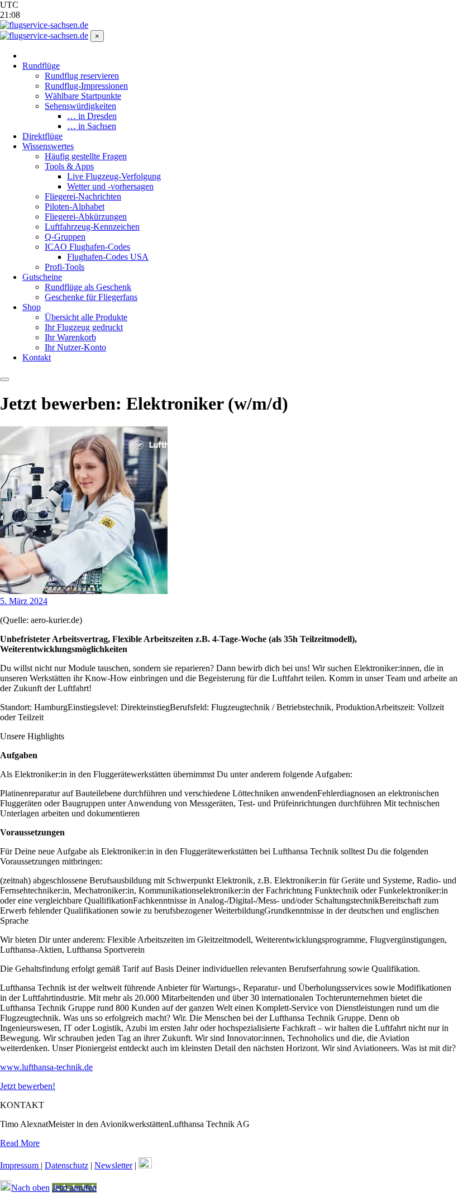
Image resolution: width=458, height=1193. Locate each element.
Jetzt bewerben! (27, 1086)
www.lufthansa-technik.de (46, 1067)
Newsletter (113, 1165)
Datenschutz (66, 1165)
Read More (20, 1143)
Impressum (20, 1165)
